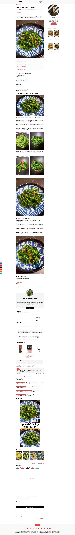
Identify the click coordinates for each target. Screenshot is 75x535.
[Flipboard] (47, 528)
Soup (18, 286)
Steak (18, 283)
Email (17, 501)
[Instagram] (55, 2)
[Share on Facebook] (18, 468)
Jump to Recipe (18, 12)
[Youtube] (28, 528)
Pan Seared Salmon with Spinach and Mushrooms (24, 390)
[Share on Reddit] (1, 271)
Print (30, 308)
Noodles (18, 284)
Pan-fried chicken (19, 282)
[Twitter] (42, 528)
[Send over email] (37, 468)
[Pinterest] (53, 2)
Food (18, 4)
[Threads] (36, 528)
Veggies (20, 4)
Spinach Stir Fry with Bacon (21, 69)
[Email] (50, 528)
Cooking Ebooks (40, 2)
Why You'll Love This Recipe (21, 61)
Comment (17, 482)
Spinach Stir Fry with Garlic (20, 382)
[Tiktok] (39, 528)
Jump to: (19, 59)
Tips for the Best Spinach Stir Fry (22, 66)
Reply (41, 518)
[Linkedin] (44, 528)
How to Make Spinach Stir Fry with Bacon (23, 64)
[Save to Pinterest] (22, 468)
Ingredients (18, 63)
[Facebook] (51, 2)
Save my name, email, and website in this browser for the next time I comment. (29, 505)
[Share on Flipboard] (32, 468)
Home (16, 4)
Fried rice (18, 280)
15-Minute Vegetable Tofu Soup (21, 394)
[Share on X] (27, 468)
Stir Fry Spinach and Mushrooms (21, 386)
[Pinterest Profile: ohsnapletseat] (18, 370)
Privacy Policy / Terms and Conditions (38, 533)
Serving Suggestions (20, 67)
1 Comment (42, 9)
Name (17, 497)
